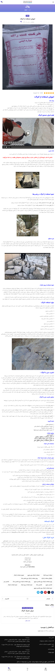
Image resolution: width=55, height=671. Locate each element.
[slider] (29, 147)
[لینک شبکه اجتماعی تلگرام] (38, 592)
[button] (28, 133)
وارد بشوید (40, 631)
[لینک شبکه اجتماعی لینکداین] (41, 592)
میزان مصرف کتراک (27, 610)
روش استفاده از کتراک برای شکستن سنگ (21, 581)
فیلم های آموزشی (28, 608)
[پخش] (52, 147)
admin (32, 22)
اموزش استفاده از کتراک (19, 575)
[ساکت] (6, 147)
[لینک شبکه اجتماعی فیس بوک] (52, 592)
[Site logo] (27, 2)
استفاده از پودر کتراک (47, 575)
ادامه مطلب (27, 621)
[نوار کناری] (53, 203)
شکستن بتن (6, 581)
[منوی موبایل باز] (53, 2)
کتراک (25, 10)
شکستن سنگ (39, 585)
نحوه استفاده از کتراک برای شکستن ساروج (43, 588)
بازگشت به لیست (27, 598)
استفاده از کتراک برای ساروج (33, 575)
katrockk (31, 567)
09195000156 (51, 652)
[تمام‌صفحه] (4, 147)
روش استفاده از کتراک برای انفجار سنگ (29, 578)
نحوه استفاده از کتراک (12, 585)
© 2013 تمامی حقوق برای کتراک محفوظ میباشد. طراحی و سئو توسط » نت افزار (35, 662)
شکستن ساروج (49, 585)
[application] (28, 133)
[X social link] (48, 592)
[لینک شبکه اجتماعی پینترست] (45, 592)
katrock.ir (27, 565)
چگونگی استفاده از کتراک (46, 578)
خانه (30, 10)
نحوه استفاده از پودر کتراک (26, 585)
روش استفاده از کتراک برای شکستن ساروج (43, 581)
